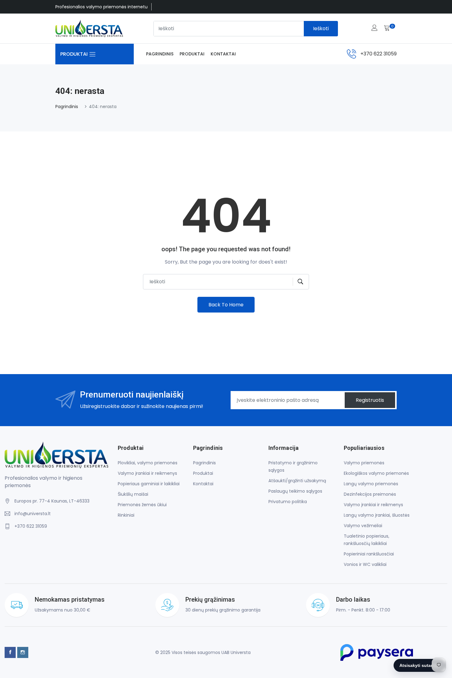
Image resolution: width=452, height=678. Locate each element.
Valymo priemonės (364, 463)
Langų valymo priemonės (371, 484)
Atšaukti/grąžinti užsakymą (297, 481)
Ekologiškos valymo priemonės (376, 473)
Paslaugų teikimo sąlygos (295, 491)
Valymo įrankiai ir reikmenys (147, 473)
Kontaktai (223, 54)
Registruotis (370, 400)
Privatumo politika (287, 501)
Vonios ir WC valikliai (365, 564)
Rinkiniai (126, 515)
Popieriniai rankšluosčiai (369, 554)
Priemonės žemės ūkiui (142, 505)
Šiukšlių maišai (133, 494)
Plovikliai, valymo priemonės (147, 463)
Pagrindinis (159, 54)
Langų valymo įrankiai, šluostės (377, 515)
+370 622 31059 (378, 53)
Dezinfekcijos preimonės (370, 494)
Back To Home (226, 304)
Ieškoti (321, 28)
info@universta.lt (32, 514)
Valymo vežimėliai (363, 526)
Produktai (192, 54)
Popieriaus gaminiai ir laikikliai (149, 484)
